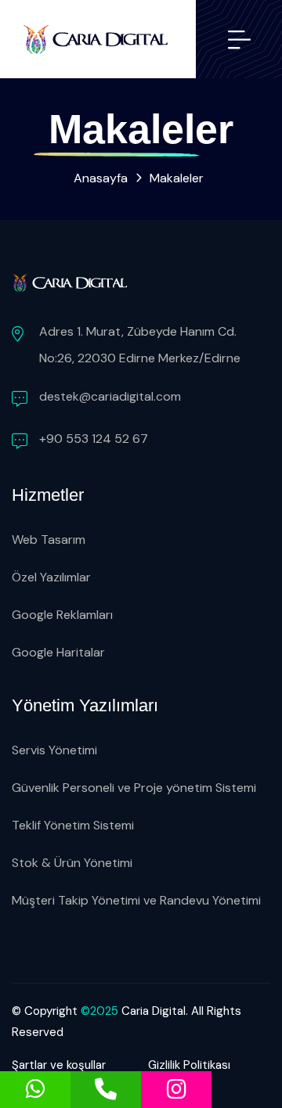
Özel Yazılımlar (51, 577)
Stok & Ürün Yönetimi (72, 862)
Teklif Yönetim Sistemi (73, 825)
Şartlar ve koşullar (59, 1065)
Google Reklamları (62, 614)
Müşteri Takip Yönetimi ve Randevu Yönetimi (136, 900)
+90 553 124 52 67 (93, 438)
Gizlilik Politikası (189, 1065)
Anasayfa (101, 178)
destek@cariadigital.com (110, 396)
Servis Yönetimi (54, 750)
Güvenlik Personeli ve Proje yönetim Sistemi (134, 787)
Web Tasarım (48, 539)
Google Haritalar (58, 652)
